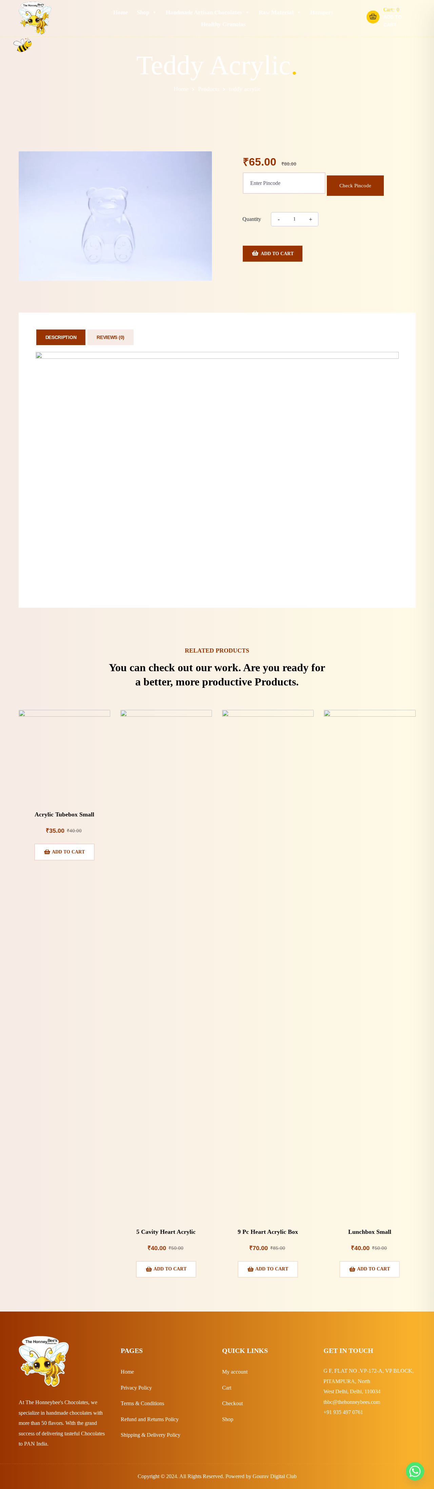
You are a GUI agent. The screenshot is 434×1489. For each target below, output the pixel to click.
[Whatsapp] (415, 1471)
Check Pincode (355, 185)
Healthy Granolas (223, 24)
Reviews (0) (110, 337)
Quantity (251, 219)
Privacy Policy (136, 1388)
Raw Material (276, 12)
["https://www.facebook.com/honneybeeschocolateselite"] (326, 1432)
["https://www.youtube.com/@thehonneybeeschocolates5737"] (360, 1432)
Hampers (321, 12)
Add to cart (277, 253)
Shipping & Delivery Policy (150, 1435)
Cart (226, 1388)
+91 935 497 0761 (343, 1412)
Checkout (232, 1403)
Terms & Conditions (142, 1403)
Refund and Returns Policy (150, 1419)
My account (235, 1372)
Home (120, 12)
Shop (143, 12)
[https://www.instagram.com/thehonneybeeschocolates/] (343, 1432)
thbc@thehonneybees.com (351, 1402)
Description (61, 337)
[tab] (61, 337)
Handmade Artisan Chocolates (204, 12)
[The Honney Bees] (35, 18)
